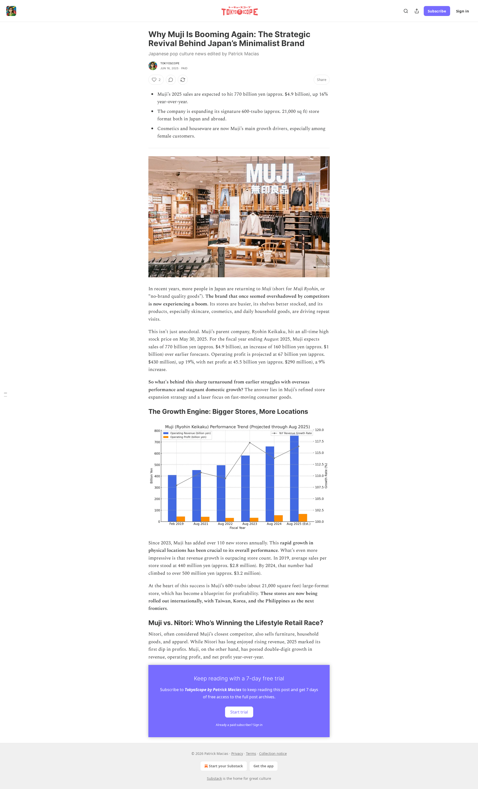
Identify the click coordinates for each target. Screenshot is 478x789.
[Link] (141, 412)
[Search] (406, 11)
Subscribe (437, 10)
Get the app (263, 766)
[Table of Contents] (5, 394)
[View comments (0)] (171, 80)
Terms (251, 753)
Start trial (239, 712)
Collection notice (273, 753)
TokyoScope (169, 63)
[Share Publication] (417, 11)
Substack (214, 778)
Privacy (237, 753)
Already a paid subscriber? (239, 725)
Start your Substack (226, 766)
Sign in (462, 10)
